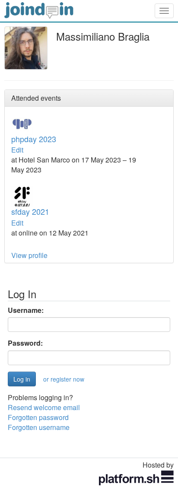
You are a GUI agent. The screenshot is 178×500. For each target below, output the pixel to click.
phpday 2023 (33, 138)
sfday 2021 (30, 211)
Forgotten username (39, 427)
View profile (29, 255)
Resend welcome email (44, 407)
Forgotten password (38, 417)
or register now (63, 379)
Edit (17, 150)
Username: (26, 310)
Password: (25, 343)
